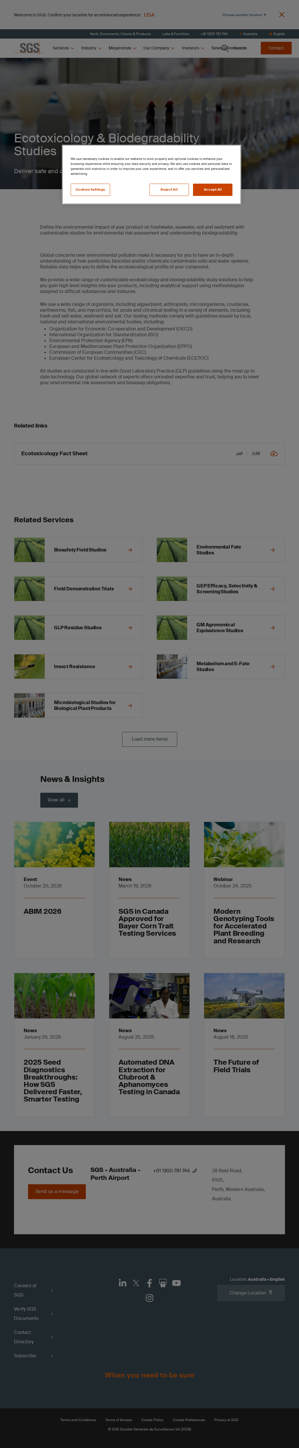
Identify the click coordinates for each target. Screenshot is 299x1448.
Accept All (213, 189)
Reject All (169, 189)
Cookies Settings (90, 189)
